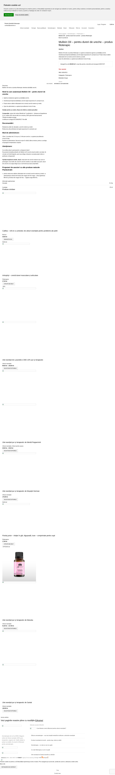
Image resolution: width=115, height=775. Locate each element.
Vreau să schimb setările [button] (21, 14)
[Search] (107, 24)
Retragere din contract (9, 767)
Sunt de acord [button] (8, 14)
